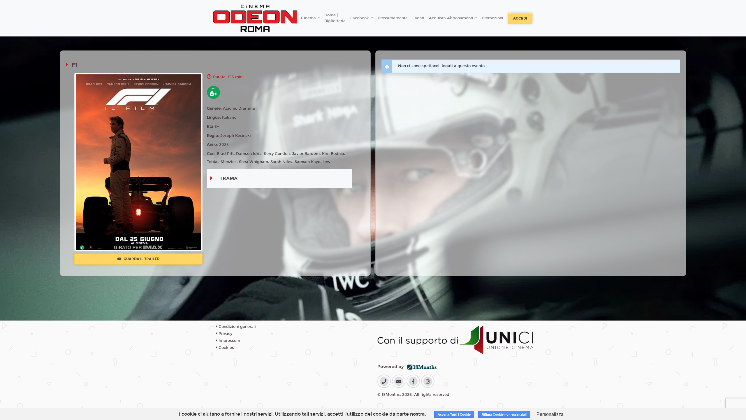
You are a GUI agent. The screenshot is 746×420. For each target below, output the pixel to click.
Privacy (224, 333)
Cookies (225, 347)
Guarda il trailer (141, 259)
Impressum (228, 340)
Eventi (418, 18)
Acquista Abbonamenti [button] (451, 18)
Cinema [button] (309, 18)
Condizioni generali (236, 326)
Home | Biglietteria (335, 18)
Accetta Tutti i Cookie (454, 414)
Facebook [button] (360, 18)
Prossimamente (393, 18)
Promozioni (492, 18)
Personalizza (550, 414)
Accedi (520, 18)
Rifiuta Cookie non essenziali (504, 414)
